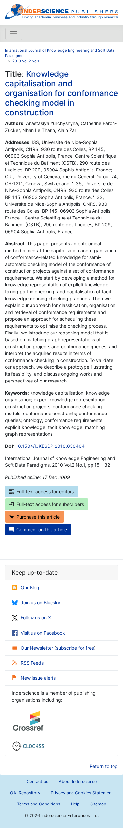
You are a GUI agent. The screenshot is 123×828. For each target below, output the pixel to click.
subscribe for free (75, 648)
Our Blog (30, 587)
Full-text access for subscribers (50, 504)
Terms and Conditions (38, 804)
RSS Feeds (32, 663)
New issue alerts (38, 678)
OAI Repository (25, 792)
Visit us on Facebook (43, 633)
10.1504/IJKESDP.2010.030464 (50, 446)
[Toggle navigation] (13, 34)
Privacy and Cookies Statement (82, 792)
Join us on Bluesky (40, 602)
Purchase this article (38, 517)
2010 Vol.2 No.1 (25, 61)
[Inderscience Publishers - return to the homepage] (61, 10)
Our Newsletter (37, 648)
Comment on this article (41, 529)
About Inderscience (78, 781)
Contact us (37, 781)
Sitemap (98, 804)
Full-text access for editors (45, 491)
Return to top (104, 766)
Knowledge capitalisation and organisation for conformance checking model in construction (61, 93)
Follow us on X (36, 617)
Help (75, 804)
